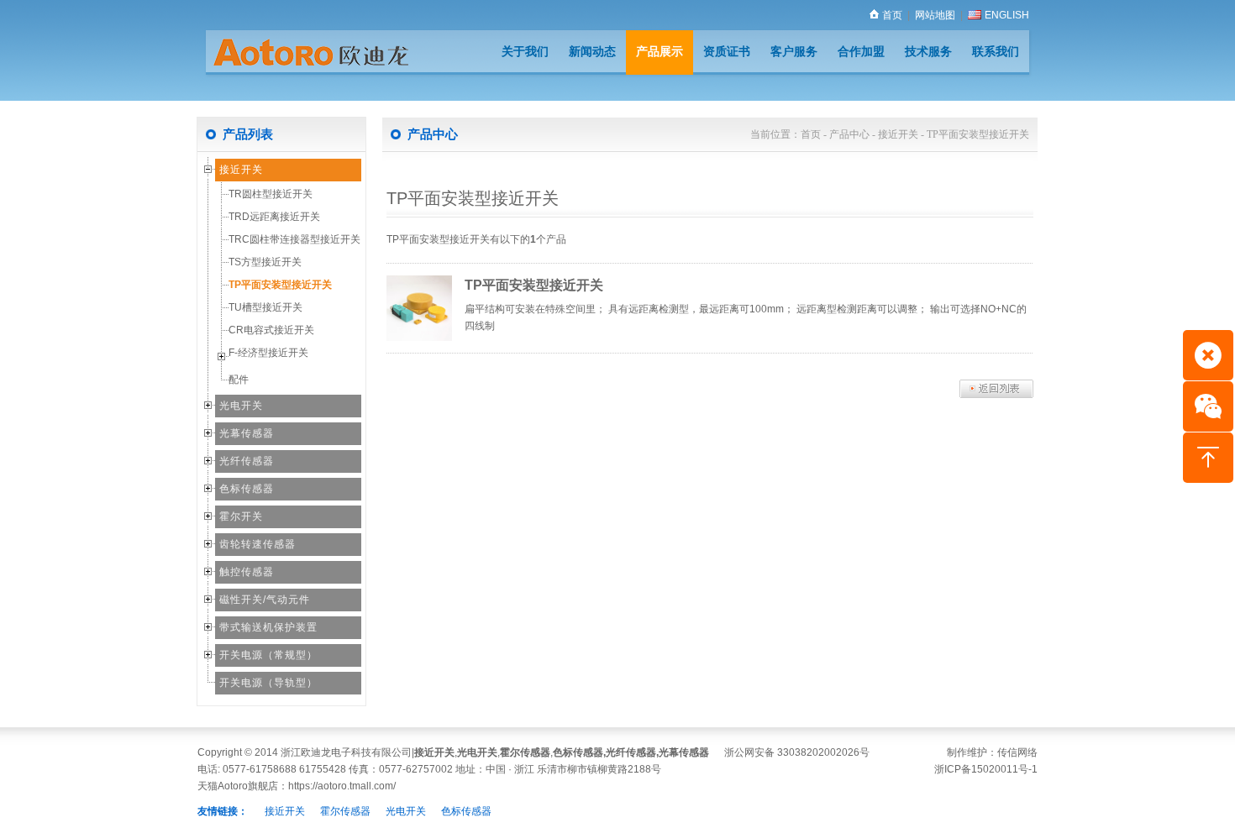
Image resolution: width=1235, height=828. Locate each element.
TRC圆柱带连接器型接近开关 (294, 239)
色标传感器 (246, 489)
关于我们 (525, 51)
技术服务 (928, 51)
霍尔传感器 (525, 752)
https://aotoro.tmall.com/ (342, 786)
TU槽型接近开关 (265, 307)
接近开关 (241, 170)
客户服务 (793, 51)
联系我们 (995, 51)
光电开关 (241, 405)
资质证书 (726, 51)
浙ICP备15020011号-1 (986, 769)
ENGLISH (1007, 15)
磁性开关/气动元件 (264, 599)
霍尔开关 (241, 516)
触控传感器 (246, 572)
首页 (892, 15)
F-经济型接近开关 (268, 353)
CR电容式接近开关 (271, 330)
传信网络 (1017, 752)
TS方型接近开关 (265, 262)
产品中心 (849, 134)
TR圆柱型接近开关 (271, 194)
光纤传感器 (246, 461)
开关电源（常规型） (268, 655)
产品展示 (659, 51)
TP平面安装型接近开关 (280, 285)
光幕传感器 (246, 433)
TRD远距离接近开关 (274, 217)
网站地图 (935, 15)
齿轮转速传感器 (257, 544)
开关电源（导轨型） (268, 683)
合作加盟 (861, 51)
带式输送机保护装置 (268, 627)
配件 (239, 379)
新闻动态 (592, 51)
